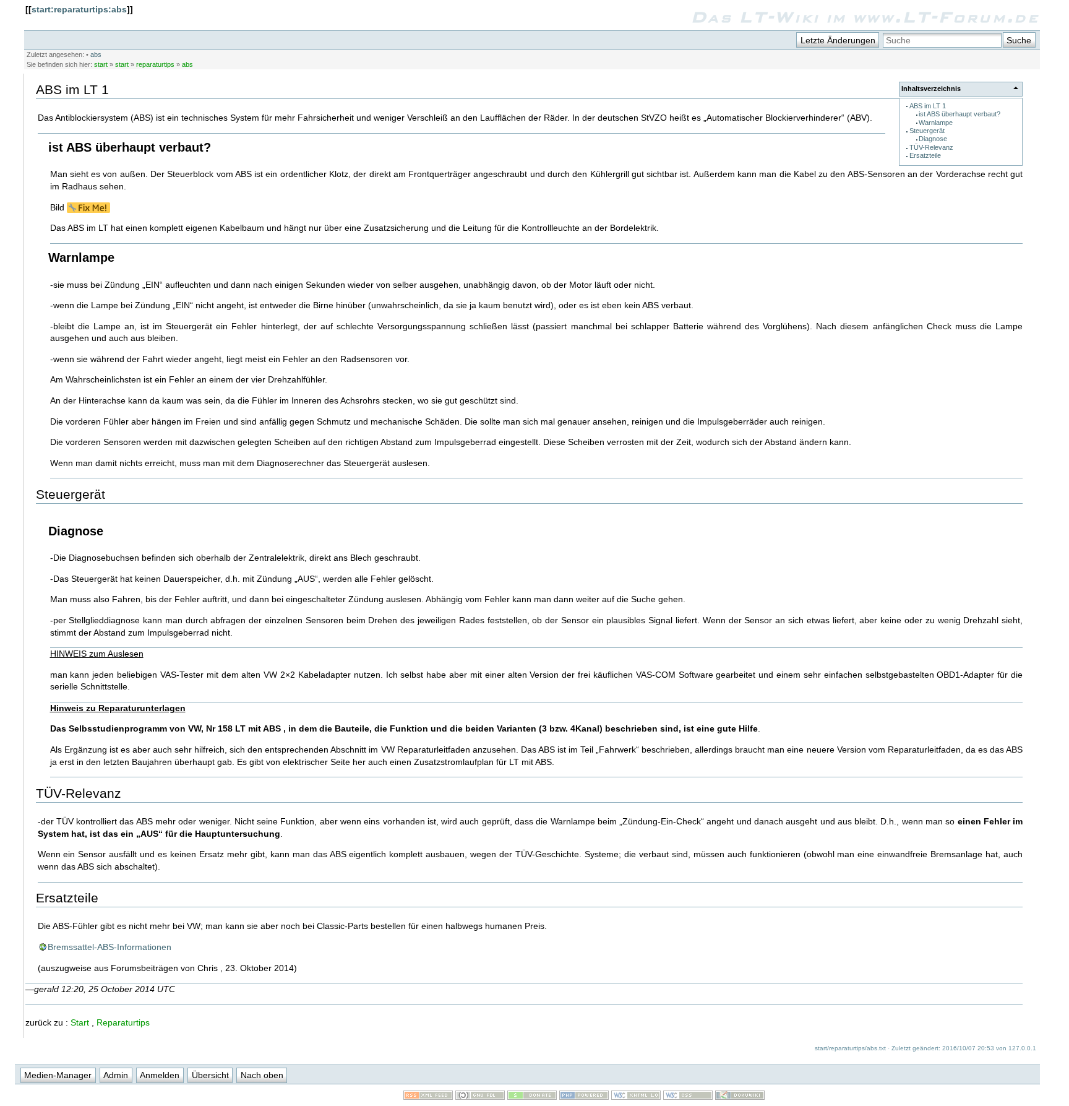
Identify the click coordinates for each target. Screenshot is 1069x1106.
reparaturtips (155, 64)
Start (80, 1022)
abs (95, 54)
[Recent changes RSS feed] (428, 1097)
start (101, 64)
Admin (115, 1075)
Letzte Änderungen (838, 40)
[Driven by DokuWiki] (740, 1097)
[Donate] (532, 1097)
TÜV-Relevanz (931, 147)
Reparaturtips (123, 1022)
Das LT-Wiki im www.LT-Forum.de (865, 16)
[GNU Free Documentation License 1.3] (480, 1097)
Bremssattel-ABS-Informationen (109, 947)
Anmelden (159, 1075)
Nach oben (262, 1075)
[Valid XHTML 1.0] (636, 1097)
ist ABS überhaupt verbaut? (959, 114)
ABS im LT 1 (927, 106)
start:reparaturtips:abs (79, 9)
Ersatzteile (925, 155)
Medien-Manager (58, 1075)
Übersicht (210, 1075)
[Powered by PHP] (584, 1097)
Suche (1019, 40)
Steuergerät (927, 130)
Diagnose (933, 138)
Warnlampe (936, 122)
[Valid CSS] (688, 1097)
